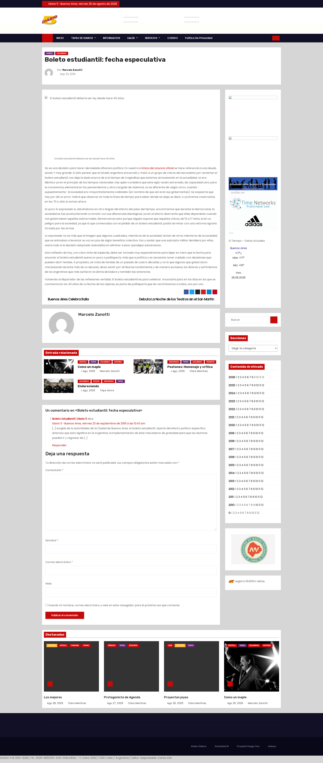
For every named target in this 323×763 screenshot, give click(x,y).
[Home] (47, 38)
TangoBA (75, 645)
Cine (170, 645)
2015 (231, 465)
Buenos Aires (238, 248)
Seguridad (174, 362)
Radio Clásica (198, 746)
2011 (231, 497)
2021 (231, 417)
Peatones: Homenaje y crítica (190, 367)
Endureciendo (88, 386)
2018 (231, 441)
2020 (232, 425)
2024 (232, 393)
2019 (231, 433)
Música (63, 645)
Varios (49, 53)
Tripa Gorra (106, 390)
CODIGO (172, 38)
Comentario (54, 470)
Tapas (93, 362)
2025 (232, 385)
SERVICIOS (151, 38)
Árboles (111, 645)
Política (83, 362)
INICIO (60, 38)
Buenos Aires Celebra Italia (68, 299)
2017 (231, 449)
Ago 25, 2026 (235, 703)
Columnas (61, 53)
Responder (59, 445)
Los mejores (53, 697)
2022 (232, 409)
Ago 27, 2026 (115, 703)
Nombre (51, 540)
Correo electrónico (59, 562)
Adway (272, 746)
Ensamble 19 (221, 746)
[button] (268, 38)
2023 (232, 401)
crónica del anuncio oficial (156, 168)
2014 (232, 473)
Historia (118, 362)
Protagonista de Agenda (122, 697)
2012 (231, 489)
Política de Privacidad (198, 38)
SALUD (131, 38)
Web (48, 584)
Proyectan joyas (176, 697)
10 (257, 385)
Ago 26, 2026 (175, 703)
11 (260, 385)
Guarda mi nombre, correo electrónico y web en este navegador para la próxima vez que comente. (114, 605)
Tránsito (210, 362)
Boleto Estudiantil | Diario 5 (69, 419)
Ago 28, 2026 (55, 703)
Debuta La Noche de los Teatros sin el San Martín (177, 299)
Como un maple (89, 367)
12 (263, 385)
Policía (96, 381)
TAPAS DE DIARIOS (82, 38)
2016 (231, 457)
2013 (231, 481)
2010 (231, 505)
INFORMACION (111, 38)
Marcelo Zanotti (72, 70)
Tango (86, 645)
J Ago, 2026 (87, 371)
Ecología (133, 645)
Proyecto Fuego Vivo (248, 746)
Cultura (52, 645)
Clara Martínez (198, 371)
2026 (232, 377)
